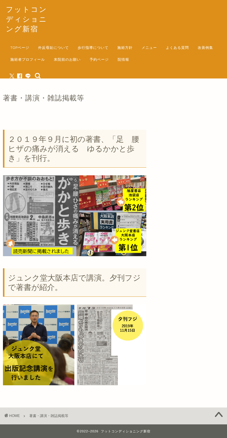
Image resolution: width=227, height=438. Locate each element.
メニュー (149, 47)
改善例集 (205, 47)
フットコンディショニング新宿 (26, 19)
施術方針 (125, 47)
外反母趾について (53, 47)
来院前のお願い (67, 59)
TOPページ (19, 47)
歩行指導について (93, 47)
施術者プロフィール (27, 59)
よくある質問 (177, 47)
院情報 (123, 59)
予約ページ (99, 59)
